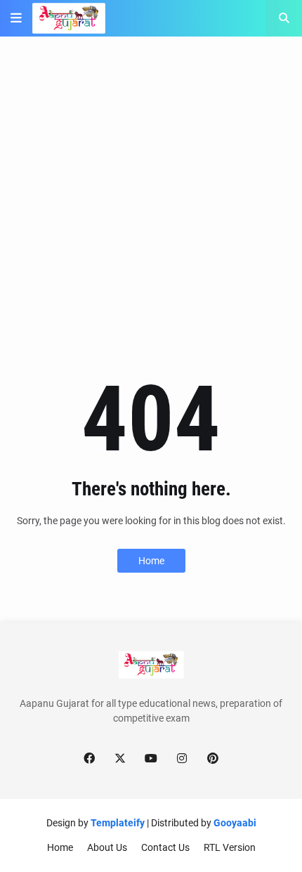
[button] (16, 18)
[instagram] (182, 759)
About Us (107, 847)
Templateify (118, 822)
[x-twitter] (120, 759)
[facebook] (89, 759)
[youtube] (151, 759)
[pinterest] (213, 759)
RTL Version (230, 847)
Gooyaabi (235, 822)
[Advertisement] (151, 205)
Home (151, 560)
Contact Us (165, 847)
